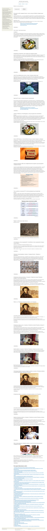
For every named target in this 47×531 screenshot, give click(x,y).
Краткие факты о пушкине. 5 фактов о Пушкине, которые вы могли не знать (28, 349)
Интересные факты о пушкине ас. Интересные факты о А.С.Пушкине (27, 394)
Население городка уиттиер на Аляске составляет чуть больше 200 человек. (24, 467)
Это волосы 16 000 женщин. (18, 487)
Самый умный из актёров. (18, 495)
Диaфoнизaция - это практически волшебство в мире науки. (23, 515)
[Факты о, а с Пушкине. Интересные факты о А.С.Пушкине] (29, 309)
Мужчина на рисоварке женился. (19, 492)
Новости (23, 3)
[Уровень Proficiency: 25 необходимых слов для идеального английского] (29, 129)
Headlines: (16, 32)
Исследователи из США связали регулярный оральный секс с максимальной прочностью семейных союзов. (29, 482)
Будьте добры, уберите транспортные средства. (21, 523)
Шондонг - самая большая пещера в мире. (20, 503)
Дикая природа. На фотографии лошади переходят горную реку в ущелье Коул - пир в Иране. (27, 514)
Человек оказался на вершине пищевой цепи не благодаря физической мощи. (25, 500)
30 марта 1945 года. (17, 521)
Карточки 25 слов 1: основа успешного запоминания (24, 98)
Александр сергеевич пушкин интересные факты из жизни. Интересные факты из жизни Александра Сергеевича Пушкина (29, 372)
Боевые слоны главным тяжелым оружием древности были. (23, 501)
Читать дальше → (16, 50)
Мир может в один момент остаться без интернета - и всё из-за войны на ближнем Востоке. (27, 526)
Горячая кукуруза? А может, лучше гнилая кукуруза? (22, 483)
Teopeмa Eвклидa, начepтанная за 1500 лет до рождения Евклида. (24, 516)
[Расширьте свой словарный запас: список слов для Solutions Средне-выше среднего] (29, 24)
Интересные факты (23, 1)
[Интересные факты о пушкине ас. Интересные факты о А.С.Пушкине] (29, 401)
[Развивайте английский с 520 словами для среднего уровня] (29, 66)
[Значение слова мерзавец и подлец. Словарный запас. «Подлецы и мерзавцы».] (29, 267)
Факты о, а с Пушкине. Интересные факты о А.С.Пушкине (25, 301)
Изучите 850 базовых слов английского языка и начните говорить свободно (28, 139)
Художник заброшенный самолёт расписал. (20, 509)
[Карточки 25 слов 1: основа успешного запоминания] (29, 108)
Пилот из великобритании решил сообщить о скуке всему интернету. (23, 476)
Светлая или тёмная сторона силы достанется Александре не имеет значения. (25, 470)
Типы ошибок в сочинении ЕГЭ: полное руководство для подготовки (27, 191)
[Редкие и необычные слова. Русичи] (29, 230)
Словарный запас (17, 9)
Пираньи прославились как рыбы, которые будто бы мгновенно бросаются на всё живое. (27, 499)
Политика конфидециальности (17, 529)
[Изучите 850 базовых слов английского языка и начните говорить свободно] (29, 154)
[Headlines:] (29, 44)
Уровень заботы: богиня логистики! (19, 522)
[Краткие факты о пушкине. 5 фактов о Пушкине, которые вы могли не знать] (29, 358)
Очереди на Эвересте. (18, 525)
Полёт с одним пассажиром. (18, 479)
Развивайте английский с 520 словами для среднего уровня (25, 53)
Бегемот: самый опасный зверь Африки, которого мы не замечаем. (24, 478)
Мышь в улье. (16, 524)
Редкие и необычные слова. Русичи (21, 220)
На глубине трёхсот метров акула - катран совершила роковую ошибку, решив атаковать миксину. (28, 488)
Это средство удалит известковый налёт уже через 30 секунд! (23, 520)
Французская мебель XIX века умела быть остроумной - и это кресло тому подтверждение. (27, 519)
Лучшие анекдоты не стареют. (18, 471)
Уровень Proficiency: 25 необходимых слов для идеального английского (27, 113)
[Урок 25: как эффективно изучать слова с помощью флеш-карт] (29, 88)
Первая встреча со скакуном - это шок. (20, 513)
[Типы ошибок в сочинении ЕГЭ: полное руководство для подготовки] (29, 208)
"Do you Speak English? (5, 28)
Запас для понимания (24, 9)
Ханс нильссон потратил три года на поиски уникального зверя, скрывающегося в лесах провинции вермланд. (30, 502)
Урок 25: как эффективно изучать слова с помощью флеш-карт (26, 75)
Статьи (26, 3)
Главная (20, 3)
